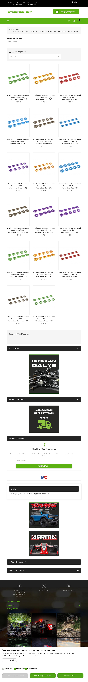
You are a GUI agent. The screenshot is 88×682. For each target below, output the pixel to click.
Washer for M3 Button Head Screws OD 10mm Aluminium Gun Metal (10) (18, 319)
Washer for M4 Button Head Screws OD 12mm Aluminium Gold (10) (44, 97)
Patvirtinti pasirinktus (42, 675)
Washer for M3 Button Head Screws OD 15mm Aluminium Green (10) (18, 274)
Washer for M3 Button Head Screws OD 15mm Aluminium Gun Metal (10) (44, 141)
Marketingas (32, 669)
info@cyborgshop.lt (69, 590)
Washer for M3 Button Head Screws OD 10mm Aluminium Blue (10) (70, 141)
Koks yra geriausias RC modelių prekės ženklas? (30, 494)
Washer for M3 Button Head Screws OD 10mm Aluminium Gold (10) (44, 186)
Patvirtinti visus (70, 675)
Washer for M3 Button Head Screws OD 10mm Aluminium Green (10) (44, 319)
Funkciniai (9, 669)
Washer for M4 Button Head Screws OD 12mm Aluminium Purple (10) (44, 230)
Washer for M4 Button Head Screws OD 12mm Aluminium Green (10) (18, 97)
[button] (69, 21)
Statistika (20, 669)
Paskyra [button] (76, 2)
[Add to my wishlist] (19, 102)
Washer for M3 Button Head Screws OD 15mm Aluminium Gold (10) (44, 274)
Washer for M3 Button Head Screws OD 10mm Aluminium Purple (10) (18, 186)
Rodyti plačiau (10, 660)
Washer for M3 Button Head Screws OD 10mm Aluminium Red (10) (70, 274)
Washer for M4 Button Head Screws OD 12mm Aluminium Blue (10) (70, 186)
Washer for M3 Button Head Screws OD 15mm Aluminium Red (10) (70, 97)
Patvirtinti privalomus (15, 675)
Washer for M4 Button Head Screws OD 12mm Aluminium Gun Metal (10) (18, 230)
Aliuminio (14, 348)
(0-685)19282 (44, 590)
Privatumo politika (31, 656)
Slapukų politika (11, 656)
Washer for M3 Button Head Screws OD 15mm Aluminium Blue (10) (18, 141)
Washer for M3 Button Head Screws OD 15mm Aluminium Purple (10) (70, 230)
